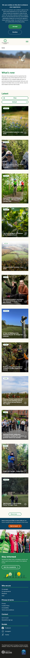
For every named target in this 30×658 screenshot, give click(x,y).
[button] (15, 102)
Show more (14, 514)
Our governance (6, 591)
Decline (15, 32)
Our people (5, 589)
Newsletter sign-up (7, 620)
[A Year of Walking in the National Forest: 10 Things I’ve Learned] (15, 323)
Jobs (3, 595)
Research (4, 593)
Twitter (7, 634)
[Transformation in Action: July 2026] (15, 121)
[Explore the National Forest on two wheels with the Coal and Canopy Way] (15, 188)
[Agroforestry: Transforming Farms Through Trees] (15, 492)
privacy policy (21, 21)
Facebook (8, 628)
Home (3, 47)
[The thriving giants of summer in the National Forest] (15, 222)
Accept (15, 26)
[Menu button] (27, 41)
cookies (20, 15)
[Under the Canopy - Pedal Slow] (15, 458)
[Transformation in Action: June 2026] (15, 256)
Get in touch (14, 526)
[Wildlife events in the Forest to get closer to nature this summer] (15, 155)
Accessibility (5, 607)
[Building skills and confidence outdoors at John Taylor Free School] (15, 357)
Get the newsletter (10, 567)
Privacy (4, 603)
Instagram (8, 631)
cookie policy (11, 21)
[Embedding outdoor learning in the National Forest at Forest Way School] (15, 290)
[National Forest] (5, 41)
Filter (15, 98)
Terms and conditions (8, 610)
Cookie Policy (5, 605)
